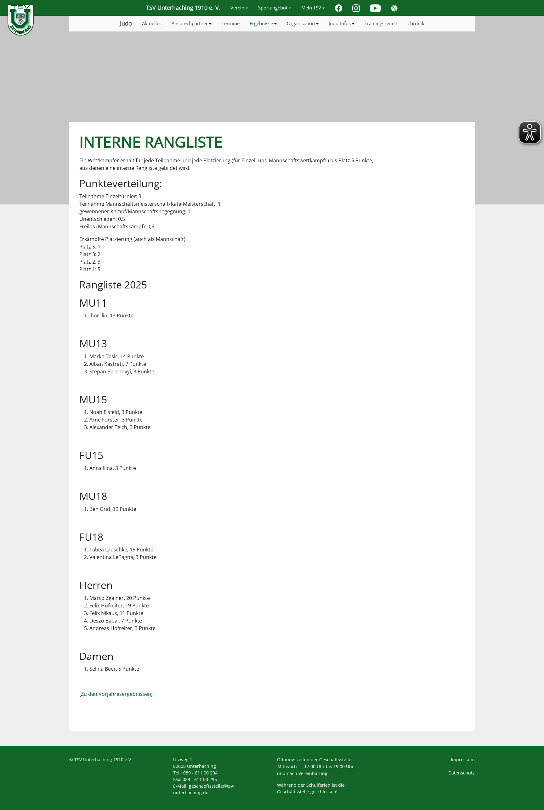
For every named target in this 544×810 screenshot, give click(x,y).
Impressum (463, 760)
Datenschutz (461, 773)
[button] (239, 8)
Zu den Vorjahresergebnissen (116, 693)
